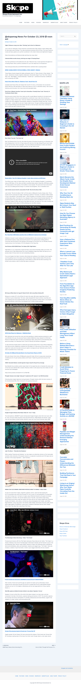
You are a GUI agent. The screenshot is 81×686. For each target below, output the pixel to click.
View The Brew (63, 535)
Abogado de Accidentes (67, 668)
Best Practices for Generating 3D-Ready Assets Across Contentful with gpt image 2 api (68, 229)
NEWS (26, 676)
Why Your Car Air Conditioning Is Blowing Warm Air (66, 195)
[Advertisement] (69, 561)
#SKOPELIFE (38, 676)
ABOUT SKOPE (53, 676)
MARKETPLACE (45, 676)
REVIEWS (31, 676)
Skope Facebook (64, 529)
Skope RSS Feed (63, 531)
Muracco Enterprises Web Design (67, 526)
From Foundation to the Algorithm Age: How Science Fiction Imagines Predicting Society (67, 288)
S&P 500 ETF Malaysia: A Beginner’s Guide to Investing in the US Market (67, 124)
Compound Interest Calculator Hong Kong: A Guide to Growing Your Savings (67, 100)
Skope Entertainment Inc (12, 14)
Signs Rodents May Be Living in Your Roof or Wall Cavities (68, 205)
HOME (16, 676)
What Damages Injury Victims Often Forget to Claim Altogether (68, 312)
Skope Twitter (63, 533)
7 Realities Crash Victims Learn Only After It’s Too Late (67, 263)
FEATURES (21, 676)
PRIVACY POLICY (62, 676)
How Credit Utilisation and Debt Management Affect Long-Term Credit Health (68, 333)
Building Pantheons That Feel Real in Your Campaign (68, 475)
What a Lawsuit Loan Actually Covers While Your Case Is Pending (68, 253)
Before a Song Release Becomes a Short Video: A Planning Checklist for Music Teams (68, 347)
